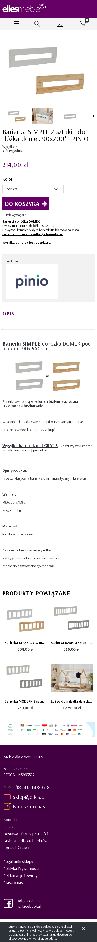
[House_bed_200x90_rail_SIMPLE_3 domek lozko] (17, 116)
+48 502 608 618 (31, 787)
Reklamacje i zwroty (21, 875)
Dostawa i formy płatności (26, 833)
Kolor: (8, 179)
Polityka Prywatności (21, 868)
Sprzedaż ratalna (18, 847)
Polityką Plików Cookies (47, 930)
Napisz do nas (30, 806)
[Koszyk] (83, 24)
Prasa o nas (13, 882)
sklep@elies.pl (29, 797)
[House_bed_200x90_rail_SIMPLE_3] (68, 116)
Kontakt (10, 819)
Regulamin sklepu (18, 861)
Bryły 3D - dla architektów (25, 840)
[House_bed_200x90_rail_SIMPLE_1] (42, 116)
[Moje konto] (60, 24)
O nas (8, 826)
